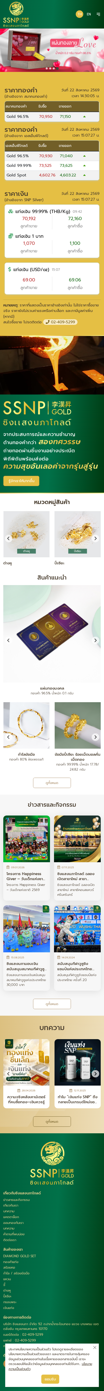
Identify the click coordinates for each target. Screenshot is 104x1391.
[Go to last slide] (8, 737)
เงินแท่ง (8, 1307)
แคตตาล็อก (11, 1217)
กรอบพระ (9, 1302)
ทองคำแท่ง (10, 1261)
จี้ (4, 1284)
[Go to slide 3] (54, 68)
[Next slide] (95, 640)
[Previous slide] (8, 538)
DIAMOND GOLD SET (19, 1256)
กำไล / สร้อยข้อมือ (16, 1273)
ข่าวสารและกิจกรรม (16, 1199)
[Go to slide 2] (50, 68)
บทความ (8, 1211)
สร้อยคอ (9, 1267)
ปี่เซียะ (7, 1296)
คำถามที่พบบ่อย (13, 1234)
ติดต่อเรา (9, 1240)
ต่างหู (7, 1290)
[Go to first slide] (95, 538)
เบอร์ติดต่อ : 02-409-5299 (23, 1334)
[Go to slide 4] (57, 68)
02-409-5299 (62, 322)
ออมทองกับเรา (13, 1222)
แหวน (7, 1279)
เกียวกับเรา (10, 1205)
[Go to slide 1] (47, 68)
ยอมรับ (50, 1379)
